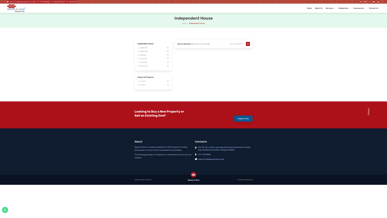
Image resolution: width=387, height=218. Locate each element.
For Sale (154, 85)
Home (184, 23)
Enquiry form (243, 119)
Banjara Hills (154, 51)
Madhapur (154, 55)
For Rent (154, 81)
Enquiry (368, 111)
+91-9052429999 (57, 2)
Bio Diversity (154, 66)
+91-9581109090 (71, 2)
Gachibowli (154, 62)
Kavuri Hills (154, 59)
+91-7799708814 (42, 2)
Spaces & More (140, 180)
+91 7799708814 (204, 155)
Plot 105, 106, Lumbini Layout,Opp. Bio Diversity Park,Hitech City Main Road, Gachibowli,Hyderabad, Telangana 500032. (224, 148)
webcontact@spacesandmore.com (21, 2)
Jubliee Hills (154, 48)
